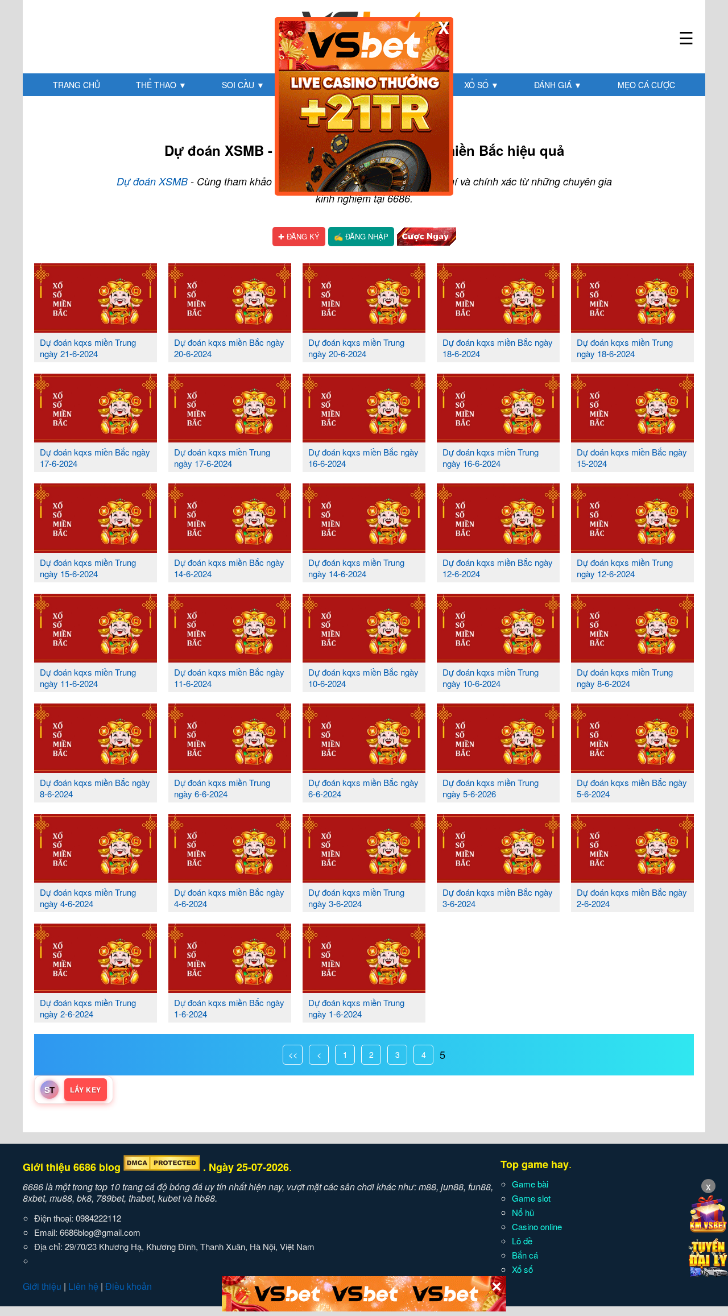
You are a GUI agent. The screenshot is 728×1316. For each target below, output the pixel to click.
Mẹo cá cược (646, 84)
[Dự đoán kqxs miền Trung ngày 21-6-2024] (95, 328)
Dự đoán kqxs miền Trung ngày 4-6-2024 (88, 897)
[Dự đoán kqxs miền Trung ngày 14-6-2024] (364, 548)
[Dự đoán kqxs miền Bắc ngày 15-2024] (632, 438)
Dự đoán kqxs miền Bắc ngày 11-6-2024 (229, 677)
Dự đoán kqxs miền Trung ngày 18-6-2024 (625, 347)
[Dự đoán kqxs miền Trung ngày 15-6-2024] (95, 548)
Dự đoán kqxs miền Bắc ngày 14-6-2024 (229, 568)
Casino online (537, 1226)
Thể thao (161, 84)
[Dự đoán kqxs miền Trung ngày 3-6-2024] (364, 878)
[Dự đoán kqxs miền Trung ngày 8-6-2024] (632, 658)
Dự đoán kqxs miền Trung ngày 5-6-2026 (490, 788)
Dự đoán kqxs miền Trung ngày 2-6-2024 (88, 1008)
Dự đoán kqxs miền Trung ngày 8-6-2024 (625, 677)
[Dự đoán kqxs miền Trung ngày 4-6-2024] (95, 878)
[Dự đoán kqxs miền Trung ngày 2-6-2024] (95, 988)
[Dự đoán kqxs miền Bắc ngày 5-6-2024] (632, 768)
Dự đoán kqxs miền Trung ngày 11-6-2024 (88, 677)
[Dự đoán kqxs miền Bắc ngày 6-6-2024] (364, 768)
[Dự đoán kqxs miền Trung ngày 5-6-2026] (498, 768)
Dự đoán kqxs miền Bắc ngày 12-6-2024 (497, 568)
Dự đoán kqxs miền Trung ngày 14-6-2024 (356, 568)
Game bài (530, 1184)
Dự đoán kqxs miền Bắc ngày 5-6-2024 (632, 788)
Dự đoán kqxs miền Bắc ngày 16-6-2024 (363, 457)
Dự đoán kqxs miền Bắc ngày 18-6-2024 (497, 347)
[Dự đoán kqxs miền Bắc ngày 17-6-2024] (95, 438)
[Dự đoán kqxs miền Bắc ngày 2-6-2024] (632, 878)
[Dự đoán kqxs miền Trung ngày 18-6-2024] (632, 328)
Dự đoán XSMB (152, 181)
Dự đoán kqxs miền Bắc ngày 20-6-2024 (229, 347)
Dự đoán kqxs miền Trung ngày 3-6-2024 (356, 897)
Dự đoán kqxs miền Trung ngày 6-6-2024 (222, 788)
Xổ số (481, 84)
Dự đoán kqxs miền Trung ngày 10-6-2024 (490, 677)
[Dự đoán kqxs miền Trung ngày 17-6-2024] (229, 438)
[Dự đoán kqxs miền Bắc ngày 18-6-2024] (498, 328)
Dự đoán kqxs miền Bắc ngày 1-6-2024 (229, 1008)
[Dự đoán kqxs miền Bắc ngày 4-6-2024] (229, 878)
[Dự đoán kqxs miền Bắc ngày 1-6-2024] (229, 988)
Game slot (531, 1198)
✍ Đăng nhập (361, 236)
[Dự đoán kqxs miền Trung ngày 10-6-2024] (498, 658)
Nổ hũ (523, 1212)
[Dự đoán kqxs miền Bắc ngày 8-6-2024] (95, 768)
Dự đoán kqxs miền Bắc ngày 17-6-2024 (95, 457)
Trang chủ (76, 84)
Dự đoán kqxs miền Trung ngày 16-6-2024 (490, 457)
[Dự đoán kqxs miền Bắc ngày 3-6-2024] (498, 878)
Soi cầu (243, 84)
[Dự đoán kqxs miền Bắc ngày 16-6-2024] (364, 438)
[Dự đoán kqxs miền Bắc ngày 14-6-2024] (229, 548)
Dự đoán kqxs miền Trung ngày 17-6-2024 (222, 457)
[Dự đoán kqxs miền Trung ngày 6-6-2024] (229, 768)
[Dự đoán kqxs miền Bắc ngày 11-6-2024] (229, 658)
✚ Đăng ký (299, 236)
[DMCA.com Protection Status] (161, 1167)
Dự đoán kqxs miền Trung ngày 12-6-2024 (625, 568)
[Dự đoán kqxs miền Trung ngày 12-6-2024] (632, 548)
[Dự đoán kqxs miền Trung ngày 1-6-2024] (364, 988)
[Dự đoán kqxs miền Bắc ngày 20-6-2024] (229, 328)
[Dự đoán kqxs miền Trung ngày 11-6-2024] (95, 658)
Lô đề (522, 1241)
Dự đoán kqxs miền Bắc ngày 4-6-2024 (229, 897)
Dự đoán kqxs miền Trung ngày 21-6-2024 (88, 347)
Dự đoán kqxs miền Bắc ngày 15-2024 (632, 457)
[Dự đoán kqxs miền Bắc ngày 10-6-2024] (364, 658)
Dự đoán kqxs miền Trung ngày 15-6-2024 (88, 568)
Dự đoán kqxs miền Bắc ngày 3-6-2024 (497, 897)
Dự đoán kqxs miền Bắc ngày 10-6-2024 (363, 677)
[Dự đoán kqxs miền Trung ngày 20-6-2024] (364, 328)
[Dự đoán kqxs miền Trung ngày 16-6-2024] (498, 438)
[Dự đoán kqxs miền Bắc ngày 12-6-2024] (498, 548)
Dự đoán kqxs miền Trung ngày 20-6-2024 (356, 347)
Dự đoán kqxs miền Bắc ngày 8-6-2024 (95, 788)
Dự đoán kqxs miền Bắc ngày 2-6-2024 (632, 897)
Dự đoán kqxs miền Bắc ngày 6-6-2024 (363, 788)
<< (292, 1054)
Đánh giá (558, 84)
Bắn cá (525, 1255)
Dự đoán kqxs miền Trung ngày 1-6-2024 (356, 1008)
